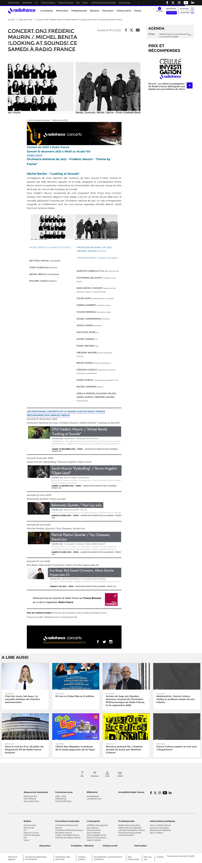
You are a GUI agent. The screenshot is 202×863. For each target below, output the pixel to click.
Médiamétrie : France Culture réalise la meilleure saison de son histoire (175, 699)
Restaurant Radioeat (160, 830)
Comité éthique (63, 801)
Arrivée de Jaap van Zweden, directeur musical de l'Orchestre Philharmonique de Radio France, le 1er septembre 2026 (125, 701)
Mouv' (85, 2)
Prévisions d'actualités (129, 832)
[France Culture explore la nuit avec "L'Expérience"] (176, 726)
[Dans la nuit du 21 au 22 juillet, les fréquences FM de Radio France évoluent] (25, 726)
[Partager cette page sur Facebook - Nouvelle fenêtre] (126, 30)
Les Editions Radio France (131, 830)
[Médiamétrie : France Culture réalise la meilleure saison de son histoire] (176, 676)
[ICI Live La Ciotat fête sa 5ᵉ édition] (75, 676)
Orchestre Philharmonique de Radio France (69, 831)
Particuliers (140, 845)
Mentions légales (13, 858)
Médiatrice (60, 798)
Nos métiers (30, 798)
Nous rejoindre (31, 801)
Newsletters (171, 8)
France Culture (48, 2)
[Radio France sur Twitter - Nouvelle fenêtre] (173, 2)
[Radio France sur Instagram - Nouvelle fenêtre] (179, 2)
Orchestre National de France (66, 826)
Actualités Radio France (131, 792)
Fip (77, 2)
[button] (159, 9)
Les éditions (184, 12)
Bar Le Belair (156, 832)
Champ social (124, 10)
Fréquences (95, 776)
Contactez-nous (64, 792)
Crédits (160, 857)
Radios (27, 821)
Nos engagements (96, 835)
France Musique (65, 2)
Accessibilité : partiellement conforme (108, 858)
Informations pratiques (162, 821)
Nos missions (93, 832)
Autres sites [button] (124, 2)
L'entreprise (93, 821)
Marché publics (126, 835)
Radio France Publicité (130, 827)
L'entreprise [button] (46, 10)
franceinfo (27, 2)
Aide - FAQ (60, 796)
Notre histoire (94, 840)
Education (45, 845)
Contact (120, 776)
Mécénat (94, 10)
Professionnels (126, 821)
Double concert (34, 155)
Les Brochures (94, 798)
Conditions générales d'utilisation (36, 858)
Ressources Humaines (36, 792)
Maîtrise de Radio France (67, 837)
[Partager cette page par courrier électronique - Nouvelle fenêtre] (138, 30)
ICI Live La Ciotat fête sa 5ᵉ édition (74, 696)
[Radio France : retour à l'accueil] (22, 10)
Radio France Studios (129, 825)
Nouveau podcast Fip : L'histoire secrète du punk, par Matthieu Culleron (124, 749)
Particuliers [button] (62, 10)
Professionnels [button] (79, 10)
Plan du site (148, 858)
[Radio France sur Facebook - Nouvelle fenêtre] (167, 2)
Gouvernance (94, 830)
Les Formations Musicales (103, 2)
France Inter (13, 2)
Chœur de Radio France (67, 835)
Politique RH (30, 796)
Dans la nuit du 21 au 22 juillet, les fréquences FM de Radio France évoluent (24, 749)
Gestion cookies (82, 858)
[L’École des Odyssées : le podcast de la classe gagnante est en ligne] (75, 726)
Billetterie (184, 8)
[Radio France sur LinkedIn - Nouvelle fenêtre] (170, 792)
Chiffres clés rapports (97, 825)
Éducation (107, 10)
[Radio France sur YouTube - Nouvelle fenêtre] (186, 2)
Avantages (171, 13)
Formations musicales (67, 821)
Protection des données (62, 858)
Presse (137, 10)
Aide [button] (82, 776)
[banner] (101, 2)
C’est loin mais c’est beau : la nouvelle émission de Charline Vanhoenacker (22, 699)
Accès (107, 776)
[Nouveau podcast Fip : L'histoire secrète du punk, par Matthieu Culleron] (126, 726)
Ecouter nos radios (159, 827)
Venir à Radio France (160, 825)
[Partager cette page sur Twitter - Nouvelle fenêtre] (131, 30)
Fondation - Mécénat (82, 845)
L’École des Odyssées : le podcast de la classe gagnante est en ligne (75, 748)
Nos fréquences (133, 858)
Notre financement (97, 837)
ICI (36, 2)
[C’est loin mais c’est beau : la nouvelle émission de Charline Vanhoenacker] (25, 676)
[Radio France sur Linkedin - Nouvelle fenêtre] (193, 2)
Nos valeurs (93, 827)
